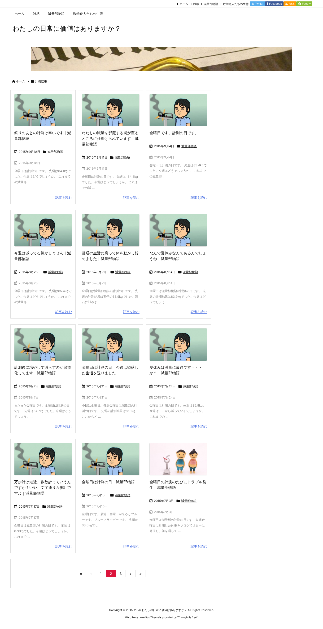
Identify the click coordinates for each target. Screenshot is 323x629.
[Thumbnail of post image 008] (178, 344)
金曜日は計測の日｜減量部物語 (108, 481)
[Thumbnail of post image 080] (43, 230)
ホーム (184, 4)
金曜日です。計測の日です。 (174, 132)
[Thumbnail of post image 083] (111, 459)
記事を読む (63, 197)
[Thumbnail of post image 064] (111, 110)
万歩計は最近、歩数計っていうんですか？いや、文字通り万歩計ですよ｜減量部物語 (42, 487)
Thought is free (187, 617)
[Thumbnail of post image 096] (111, 344)
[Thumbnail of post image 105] (178, 459)
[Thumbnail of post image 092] (43, 344)
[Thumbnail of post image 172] (43, 110)
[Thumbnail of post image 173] (178, 110)
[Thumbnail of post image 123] (178, 230)
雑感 (196, 4)
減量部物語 (211, 4)
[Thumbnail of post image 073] (111, 230)
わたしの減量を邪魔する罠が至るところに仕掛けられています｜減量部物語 (110, 138)
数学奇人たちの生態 (236, 4)
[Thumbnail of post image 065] (43, 459)
